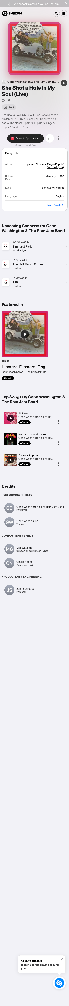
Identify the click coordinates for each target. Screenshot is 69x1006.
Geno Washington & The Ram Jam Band (42, 437)
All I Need (24, 413)
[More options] (59, 138)
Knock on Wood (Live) (32, 434)
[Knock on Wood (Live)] (10, 439)
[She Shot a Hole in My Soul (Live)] (64, 83)
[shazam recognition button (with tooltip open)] (59, 983)
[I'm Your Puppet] (10, 460)
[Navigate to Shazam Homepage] (12, 13)
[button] (66, 3)
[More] (58, 422)
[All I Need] (10, 418)
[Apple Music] (8, 378)
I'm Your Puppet (28, 455)
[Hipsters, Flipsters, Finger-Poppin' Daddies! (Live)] (25, 345)
